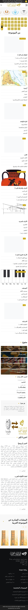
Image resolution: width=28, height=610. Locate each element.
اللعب (25, 155)
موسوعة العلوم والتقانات (20, 600)
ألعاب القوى (24, 160)
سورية (25, 94)
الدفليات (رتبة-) (23, 233)
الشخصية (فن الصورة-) (22, 197)
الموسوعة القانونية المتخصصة (19, 594)
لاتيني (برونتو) (22, 443)
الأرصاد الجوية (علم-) (21, 255)
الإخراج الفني (24, 294)
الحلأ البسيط (24, 124)
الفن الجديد (24, 191)
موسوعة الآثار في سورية (20, 597)
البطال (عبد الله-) (22, 55)
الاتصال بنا (23, 582)
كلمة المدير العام (9, 576)
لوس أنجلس (24, 91)
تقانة (24, 238)
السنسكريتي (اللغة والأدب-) (21, 327)
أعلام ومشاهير (22, 38)
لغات (24, 305)
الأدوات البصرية (23, 221)
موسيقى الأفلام (23, 291)
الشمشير (25, 133)
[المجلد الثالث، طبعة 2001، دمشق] (22, 538)
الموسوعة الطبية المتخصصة (19, 591)
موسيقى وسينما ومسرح (20, 271)
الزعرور (25, 130)
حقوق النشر (23, 579)
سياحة (24, 71)
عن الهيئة (10, 573)
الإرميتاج (25, 194)
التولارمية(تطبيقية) (23, 127)
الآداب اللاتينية (23, 385)
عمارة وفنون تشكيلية (21, 171)
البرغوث (25, 227)
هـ (15, 28)
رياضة (24, 138)
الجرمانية (24, 321)
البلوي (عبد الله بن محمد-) (21, 58)
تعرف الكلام (24, 260)
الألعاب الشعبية (23, 158)
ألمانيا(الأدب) (24, 297)
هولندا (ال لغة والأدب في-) (21, 333)
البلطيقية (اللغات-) (23, 324)
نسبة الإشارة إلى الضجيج (21, 266)
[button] (26, 527)
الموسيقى (24, 288)
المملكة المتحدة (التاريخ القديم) (20, 100)
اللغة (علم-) (24, 330)
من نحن (24, 573)
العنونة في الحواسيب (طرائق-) (20, 263)
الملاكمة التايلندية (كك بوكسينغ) (20, 166)
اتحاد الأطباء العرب (21, 476)
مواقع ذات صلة (9, 579)
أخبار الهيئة (23, 576)
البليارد (25, 163)
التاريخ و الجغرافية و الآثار (20, 390)
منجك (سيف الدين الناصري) (21, 63)
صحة (24, 105)
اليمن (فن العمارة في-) (22, 199)
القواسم (25, 97)
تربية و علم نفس (22, 395)
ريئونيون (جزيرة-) (21, 392)
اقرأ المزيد (23, 470)
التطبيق (25, 230)
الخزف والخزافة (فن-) (21, 188)
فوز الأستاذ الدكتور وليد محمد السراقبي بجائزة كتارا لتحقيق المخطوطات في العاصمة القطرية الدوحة (12, 1)
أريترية (25, 88)
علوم (24, 205)
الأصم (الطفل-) (21, 397)
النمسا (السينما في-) (22, 299)
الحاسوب (23, 382)
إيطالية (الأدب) (21, 387)
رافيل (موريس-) (23, 61)
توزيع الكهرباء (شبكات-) (21, 258)
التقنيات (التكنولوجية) (21, 380)
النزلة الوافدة (23, 121)
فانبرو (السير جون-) (22, 66)
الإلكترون (25, 224)
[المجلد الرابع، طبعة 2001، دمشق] (13, 538)
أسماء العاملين (9, 582)
